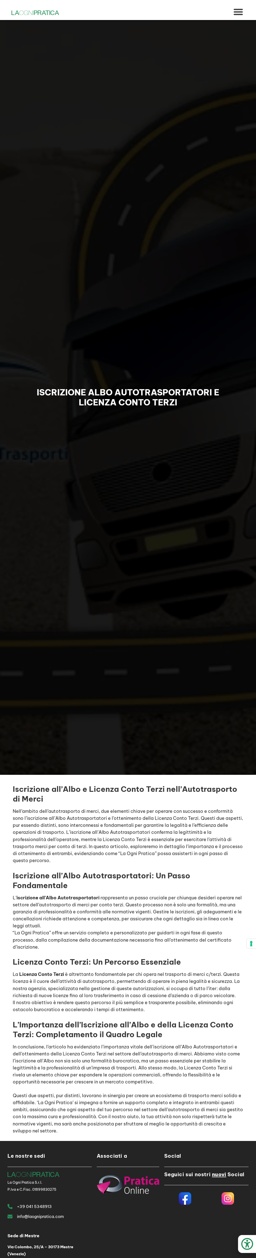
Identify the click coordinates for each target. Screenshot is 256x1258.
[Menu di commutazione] (238, 12)
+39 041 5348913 (34, 1206)
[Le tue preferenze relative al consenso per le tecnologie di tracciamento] (251, 943)
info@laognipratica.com (40, 1216)
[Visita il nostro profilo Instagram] (228, 1198)
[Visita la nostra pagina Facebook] (185, 1198)
